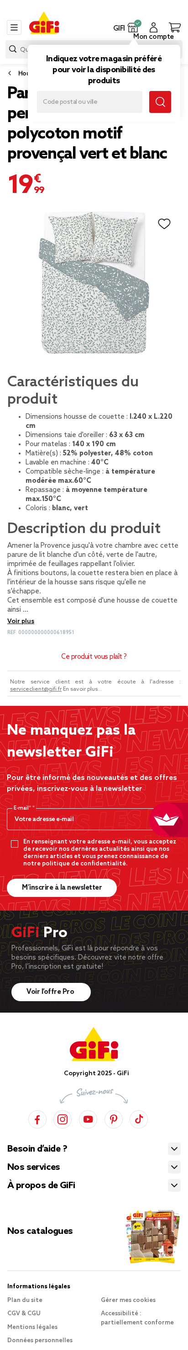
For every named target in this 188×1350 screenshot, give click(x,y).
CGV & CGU (24, 1313)
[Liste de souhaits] (164, 224)
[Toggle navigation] (14, 27)
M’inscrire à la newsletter (62, 888)
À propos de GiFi (41, 1185)
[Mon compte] (153, 27)
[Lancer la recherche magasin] (160, 102)
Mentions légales (32, 1327)
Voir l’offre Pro (51, 992)
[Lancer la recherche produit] (12, 49)
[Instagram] (62, 1118)
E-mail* (23, 808)
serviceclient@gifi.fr (36, 689)
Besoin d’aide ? (37, 1149)
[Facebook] (37, 1118)
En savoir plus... (82, 689)
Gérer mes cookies (128, 1300)
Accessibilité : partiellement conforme (137, 1318)
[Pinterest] (113, 1118)
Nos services (33, 1167)
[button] (133, 27)
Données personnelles (40, 1340)
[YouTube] (88, 1118)
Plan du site (24, 1300)
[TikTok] (139, 1118)
